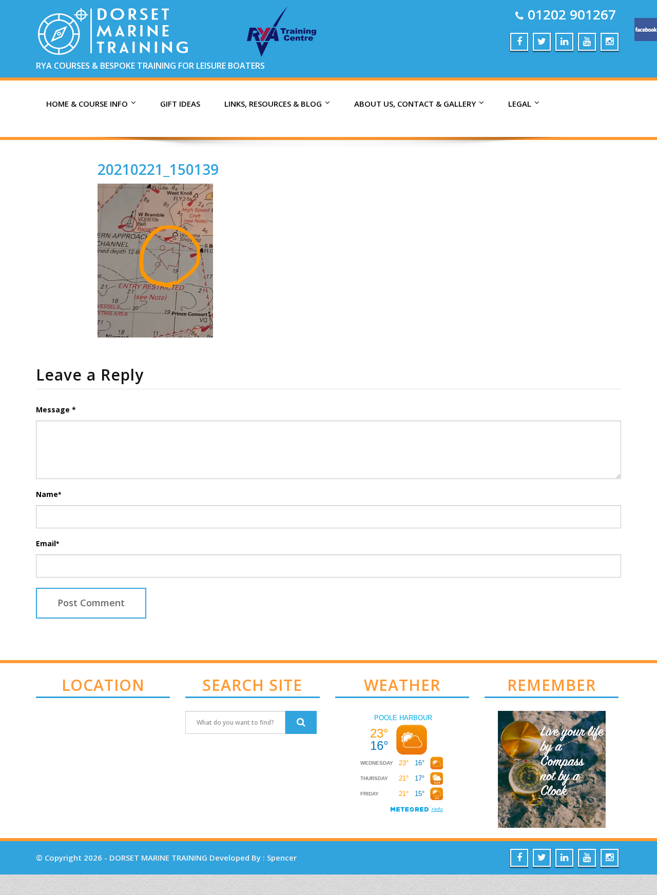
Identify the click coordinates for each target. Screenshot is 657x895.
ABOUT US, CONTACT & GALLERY (415, 103)
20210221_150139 (158, 169)
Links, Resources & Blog (273, 103)
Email (47, 543)
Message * (56, 409)
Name (48, 494)
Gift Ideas (180, 103)
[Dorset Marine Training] (178, 30)
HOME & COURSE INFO (87, 103)
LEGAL (519, 103)
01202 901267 (572, 14)
